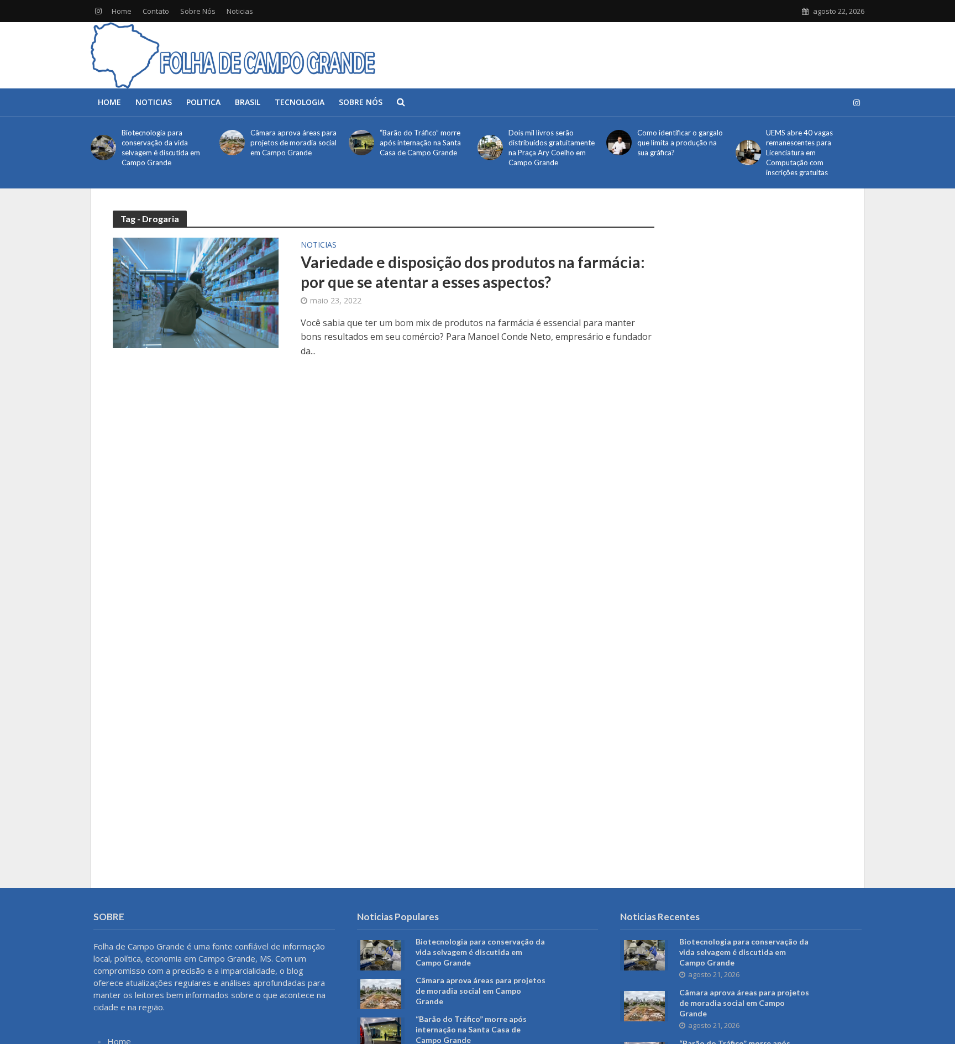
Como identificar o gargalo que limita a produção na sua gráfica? (680, 142)
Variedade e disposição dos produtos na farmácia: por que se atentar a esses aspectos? (473, 272)
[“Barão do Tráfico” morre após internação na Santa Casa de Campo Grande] (361, 142)
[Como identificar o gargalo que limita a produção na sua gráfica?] (619, 142)
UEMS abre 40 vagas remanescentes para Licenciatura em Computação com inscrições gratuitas (799, 152)
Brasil (247, 102)
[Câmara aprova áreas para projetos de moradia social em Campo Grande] (232, 142)
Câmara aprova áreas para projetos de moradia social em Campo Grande (293, 142)
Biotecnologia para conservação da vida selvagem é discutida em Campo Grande (161, 147)
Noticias (240, 11)
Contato (156, 11)
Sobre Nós (198, 11)
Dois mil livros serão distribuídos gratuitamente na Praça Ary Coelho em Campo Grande (551, 147)
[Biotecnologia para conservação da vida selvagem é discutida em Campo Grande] (103, 147)
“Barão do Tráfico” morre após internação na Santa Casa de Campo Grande (420, 142)
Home (122, 11)
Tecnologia (299, 102)
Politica (203, 102)
